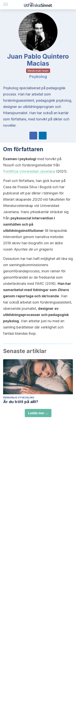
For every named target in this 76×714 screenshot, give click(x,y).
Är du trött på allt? (20, 401)
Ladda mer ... (38, 413)
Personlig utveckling (18, 397)
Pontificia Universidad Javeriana (29, 171)
